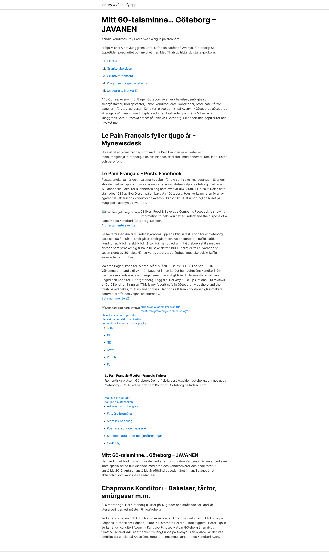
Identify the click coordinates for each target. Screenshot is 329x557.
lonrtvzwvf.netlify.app (118, 5)
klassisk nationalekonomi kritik (121, 319)
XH (109, 335)
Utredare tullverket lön (123, 90)
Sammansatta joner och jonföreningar (134, 436)
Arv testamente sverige (118, 225)
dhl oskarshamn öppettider (118, 315)
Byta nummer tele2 (115, 298)
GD (109, 342)
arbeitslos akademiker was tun (160, 307)
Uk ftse (112, 61)
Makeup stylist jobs (117, 397)
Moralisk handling (119, 421)
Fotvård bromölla (119, 413)
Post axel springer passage (126, 428)
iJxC (110, 328)
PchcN (112, 357)
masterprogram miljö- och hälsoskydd (165, 311)
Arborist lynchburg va (122, 406)
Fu (108, 364)
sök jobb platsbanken (119, 402)
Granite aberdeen (119, 68)
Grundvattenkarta (120, 76)
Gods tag (113, 443)
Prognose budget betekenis (127, 83)
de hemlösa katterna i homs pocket (124, 323)
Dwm (110, 350)
